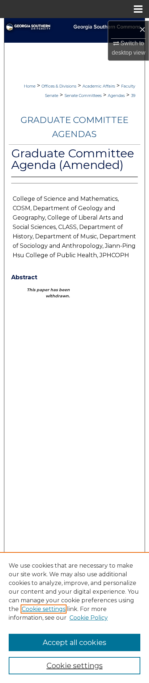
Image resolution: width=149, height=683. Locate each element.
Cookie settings (43, 609)
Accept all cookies (74, 642)
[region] (74, 617)
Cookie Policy (88, 617)
